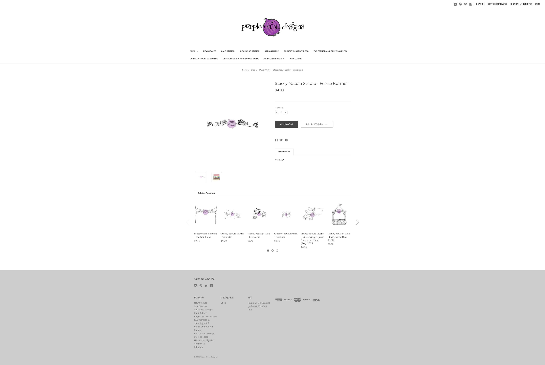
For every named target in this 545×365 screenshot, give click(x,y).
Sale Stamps (227, 51)
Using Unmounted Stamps (204, 58)
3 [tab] (277, 250)
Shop (193, 51)
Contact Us (296, 58)
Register (527, 4)
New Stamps (209, 51)
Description (284, 151)
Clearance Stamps (249, 51)
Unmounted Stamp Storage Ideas (241, 58)
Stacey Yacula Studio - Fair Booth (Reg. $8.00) (339, 236)
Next (357, 222)
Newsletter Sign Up (274, 58)
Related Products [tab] (206, 193)
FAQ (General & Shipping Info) (330, 51)
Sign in (515, 4)
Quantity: (279, 107)
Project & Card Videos (296, 51)
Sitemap (198, 347)
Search (480, 4)
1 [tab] (268, 250)
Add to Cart (206, 218)
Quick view (206, 212)
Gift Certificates (497, 4)
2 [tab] (273, 250)
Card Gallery (272, 51)
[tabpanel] (205, 221)
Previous (187, 222)
